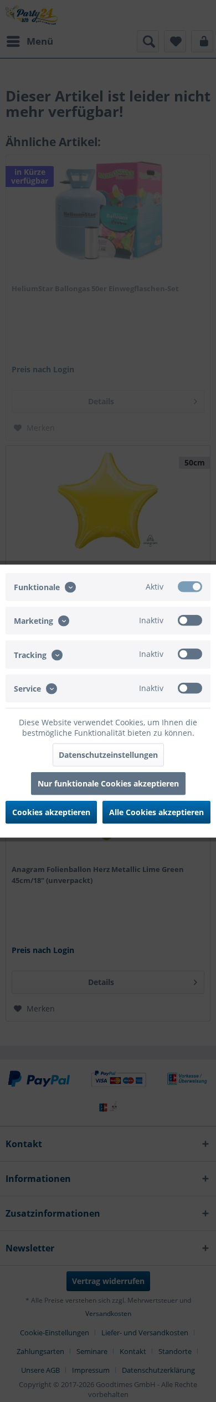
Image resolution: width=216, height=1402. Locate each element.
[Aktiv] (190, 586)
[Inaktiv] (190, 620)
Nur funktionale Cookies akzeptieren (108, 783)
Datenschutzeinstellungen (108, 754)
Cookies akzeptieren (51, 811)
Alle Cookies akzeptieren (156, 811)
